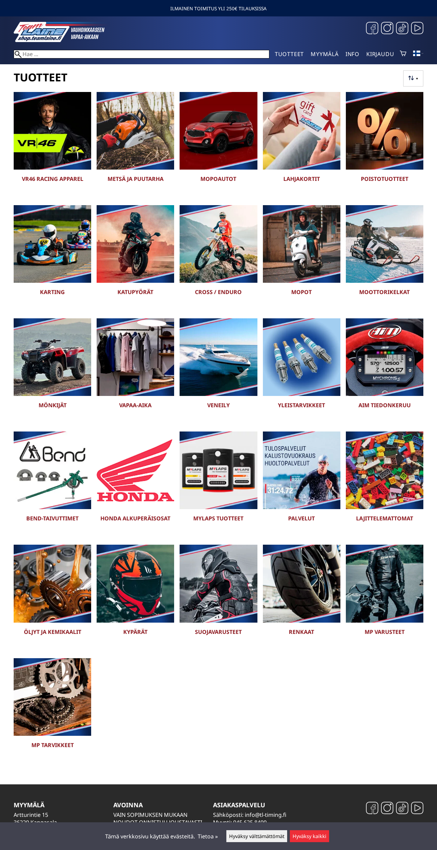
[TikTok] (402, 29)
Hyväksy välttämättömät (256, 836)
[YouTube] (417, 29)
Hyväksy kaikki (309, 836)
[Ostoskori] (403, 54)
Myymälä (325, 54)
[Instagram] (387, 29)
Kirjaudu (380, 54)
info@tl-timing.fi (265, 815)
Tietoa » (208, 836)
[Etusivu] (65, 40)
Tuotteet (289, 54)
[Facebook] (372, 29)
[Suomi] (418, 54)
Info (353, 54)
